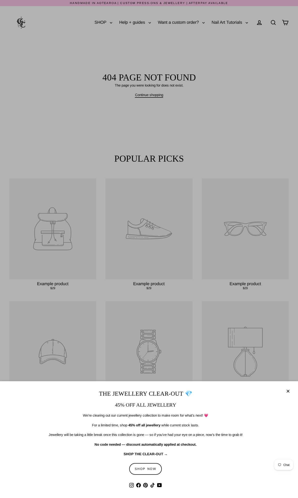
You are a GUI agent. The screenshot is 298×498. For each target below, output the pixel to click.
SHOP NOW (145, 469)
